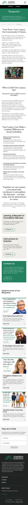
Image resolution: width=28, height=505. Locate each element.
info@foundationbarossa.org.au (10, 490)
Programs (5, 477)
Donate (18, 6)
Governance (9, 499)
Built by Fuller (19, 501)
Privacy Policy (18, 499)
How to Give (10, 24)
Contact (10, 6)
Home (3, 24)
